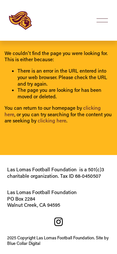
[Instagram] (58, 221)
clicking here (52, 120)
